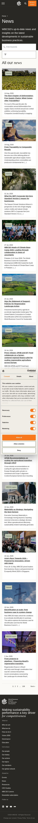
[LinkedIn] (3, 806)
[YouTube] (11, 806)
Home (4, 16)
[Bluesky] (7, 806)
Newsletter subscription (10, 795)
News (4, 781)
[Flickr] (15, 806)
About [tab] (31, 376)
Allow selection (19, 444)
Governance (6, 739)
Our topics (5, 762)
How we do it (6, 732)
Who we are (6, 725)
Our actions (6, 758)
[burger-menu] (3, 3)
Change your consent (10, 818)
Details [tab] (19, 376)
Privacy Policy (21, 818)
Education (5, 742)
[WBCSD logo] (19, 3)
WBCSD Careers (8, 791)
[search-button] (25, 3)
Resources (5, 784)
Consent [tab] (7, 376)
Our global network (8, 769)
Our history (5, 755)
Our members (6, 765)
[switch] (33, 416)
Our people (6, 751)
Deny (19, 450)
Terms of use (31, 818)
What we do (6, 728)
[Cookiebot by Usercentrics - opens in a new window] (27, 371)
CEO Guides (6, 788)
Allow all (19, 437)
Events (4, 777)
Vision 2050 (6, 735)
